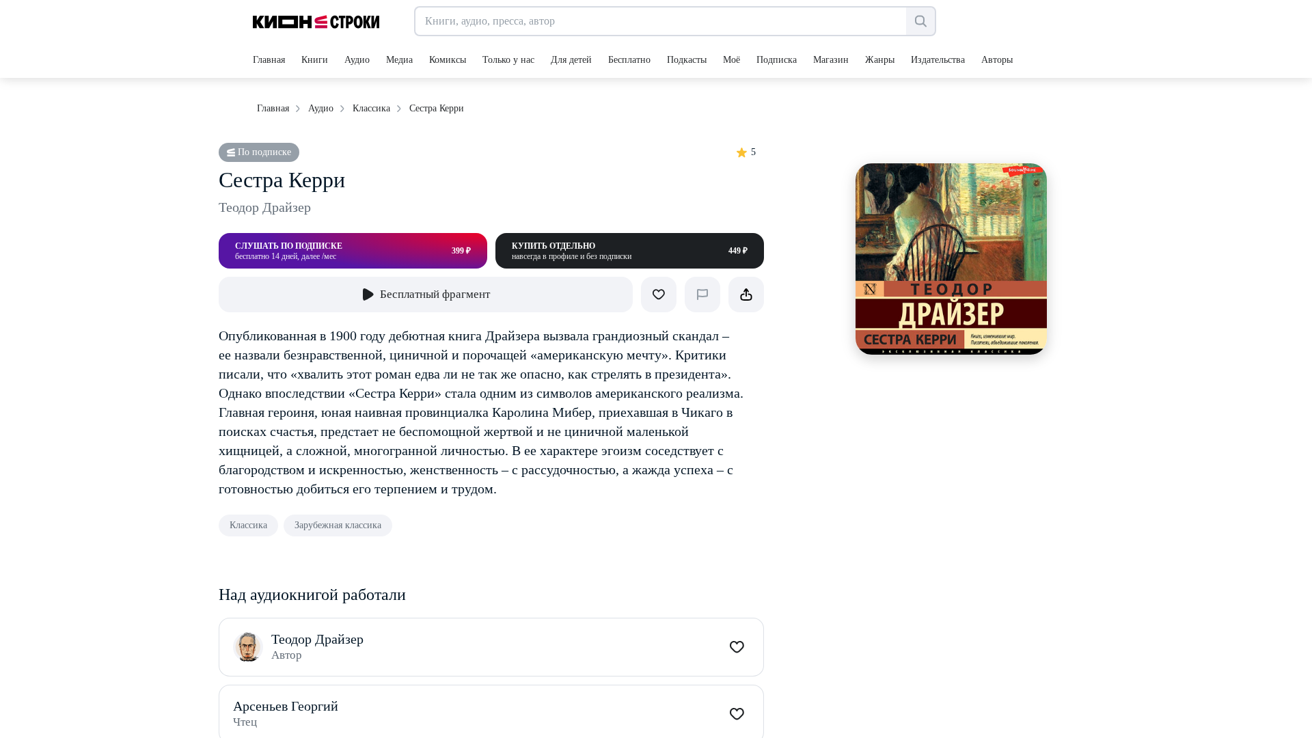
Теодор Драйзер (265, 207)
